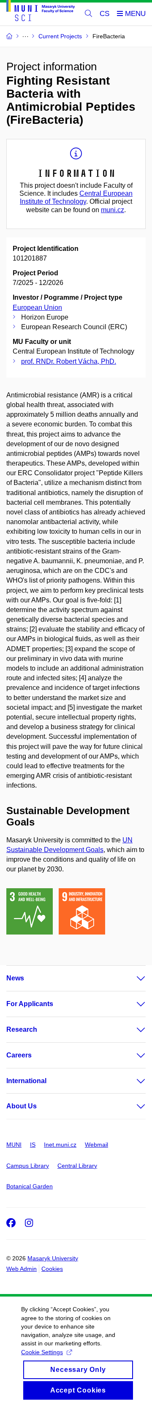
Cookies (52, 1268)
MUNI (14, 1144)
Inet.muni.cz (60, 1144)
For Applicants (29, 1003)
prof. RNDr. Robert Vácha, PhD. (68, 361)
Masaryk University (52, 1258)
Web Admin (21, 1268)
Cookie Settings (42, 1352)
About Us (21, 1106)
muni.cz (112, 209)
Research (21, 1029)
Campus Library (27, 1165)
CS (104, 14)
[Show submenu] (132, 978)
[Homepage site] (40, 12)
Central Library (77, 1165)
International (26, 1080)
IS (32, 1144)
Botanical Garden (29, 1186)
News (15, 978)
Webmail (96, 1144)
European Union (37, 307)
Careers (19, 1055)
